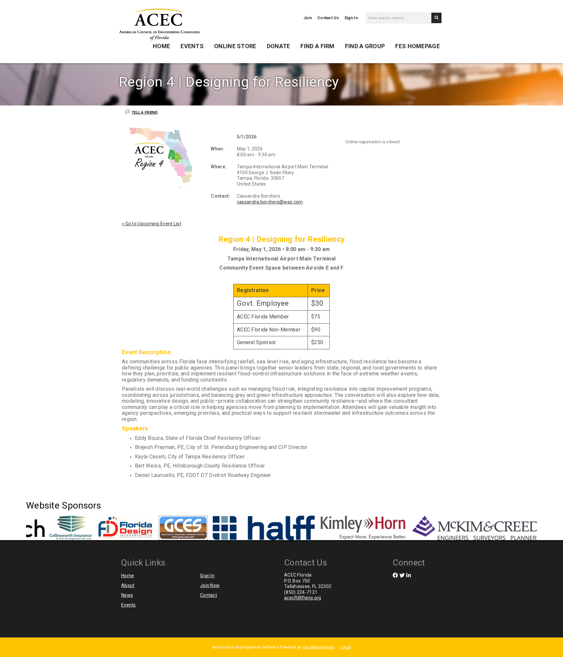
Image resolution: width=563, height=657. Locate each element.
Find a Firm (317, 46)
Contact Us (328, 18)
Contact (208, 595)
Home (161, 46)
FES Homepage (417, 46)
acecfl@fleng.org (302, 597)
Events (192, 46)
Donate (278, 46)
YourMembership (318, 647)
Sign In (351, 18)
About (128, 585)
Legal (346, 647)
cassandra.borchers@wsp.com (270, 201)
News (127, 595)
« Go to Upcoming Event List (151, 223)
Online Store (235, 46)
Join (307, 18)
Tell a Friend (145, 112)
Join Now (210, 585)
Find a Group (365, 46)
